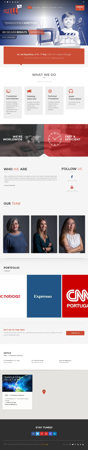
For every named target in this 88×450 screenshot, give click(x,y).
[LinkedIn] (17, 2)
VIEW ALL (7, 271)
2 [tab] (82, 42)
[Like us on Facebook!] (70, 444)
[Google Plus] (42, 434)
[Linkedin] (55, 434)
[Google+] (10, 2)
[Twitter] (7, 2)
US (80, 7)
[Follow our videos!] (46, 434)
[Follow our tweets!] (73, 444)
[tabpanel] (44, 22)
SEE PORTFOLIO (36, 32)
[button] (44, 392)
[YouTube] (12, 2)
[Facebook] (5, 2)
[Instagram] (15, 2)
